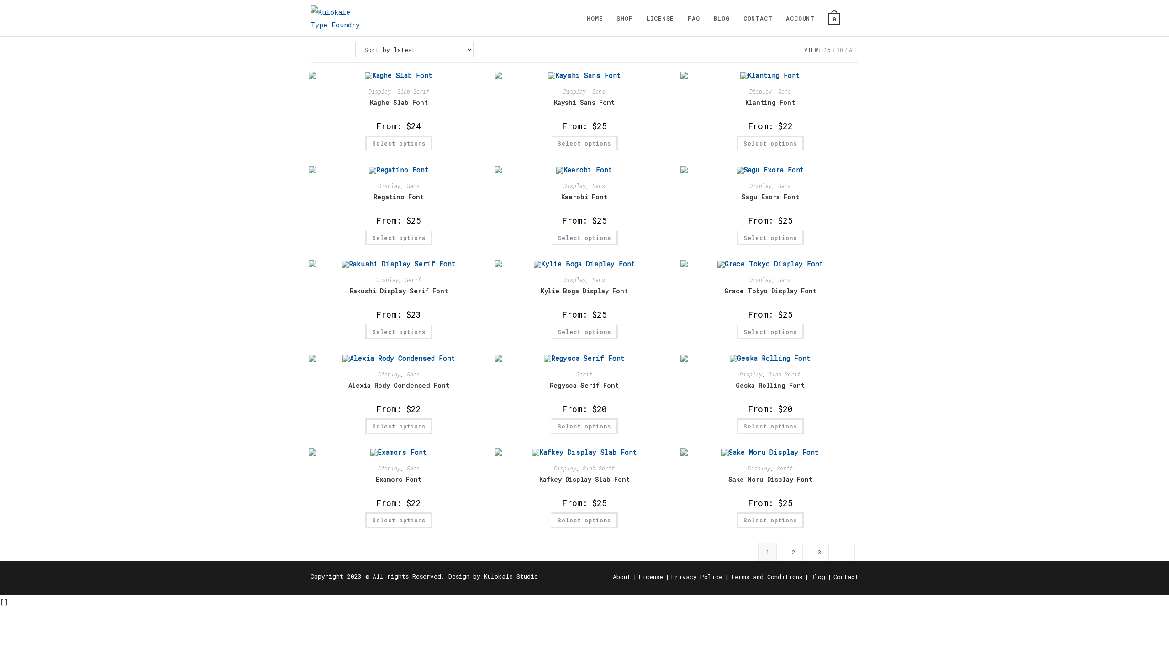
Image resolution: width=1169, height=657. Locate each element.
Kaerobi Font (584, 197)
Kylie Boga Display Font (584, 291)
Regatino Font (399, 197)
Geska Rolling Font (770, 385)
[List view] (338, 49)
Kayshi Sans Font (584, 102)
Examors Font (398, 479)
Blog (818, 577)
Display (380, 91)
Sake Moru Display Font (770, 479)
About (622, 577)
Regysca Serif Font (584, 385)
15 (827, 49)
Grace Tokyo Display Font (770, 291)
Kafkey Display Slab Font (584, 479)
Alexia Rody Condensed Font (398, 385)
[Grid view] (318, 49)
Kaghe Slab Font (399, 102)
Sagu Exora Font (770, 197)
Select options (399, 143)
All (853, 49)
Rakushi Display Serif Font (399, 291)
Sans (598, 91)
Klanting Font (770, 102)
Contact (845, 577)
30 (840, 49)
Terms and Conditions (766, 577)
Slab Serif (413, 91)
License (651, 577)
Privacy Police (696, 577)
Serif (413, 279)
